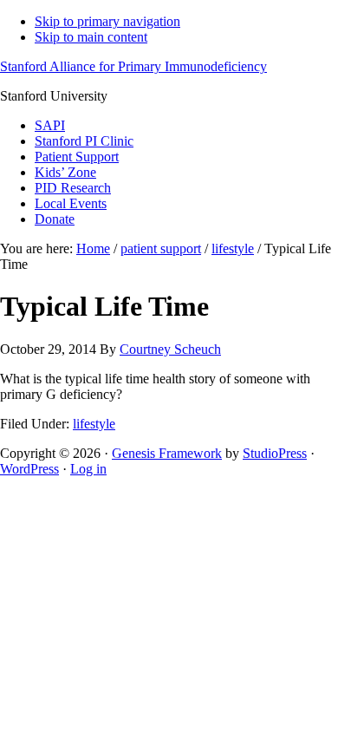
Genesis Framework (167, 453)
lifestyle (94, 423)
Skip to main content (91, 36)
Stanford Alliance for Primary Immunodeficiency (133, 66)
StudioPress (275, 453)
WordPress (29, 468)
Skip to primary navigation (107, 21)
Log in (88, 468)
